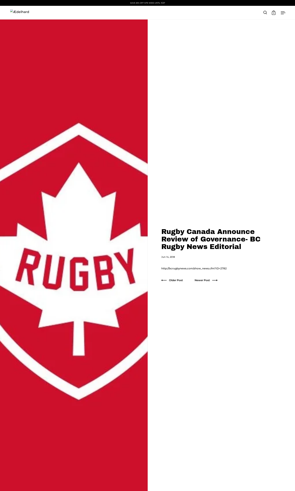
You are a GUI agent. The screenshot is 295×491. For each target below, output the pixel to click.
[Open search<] (265, 12)
